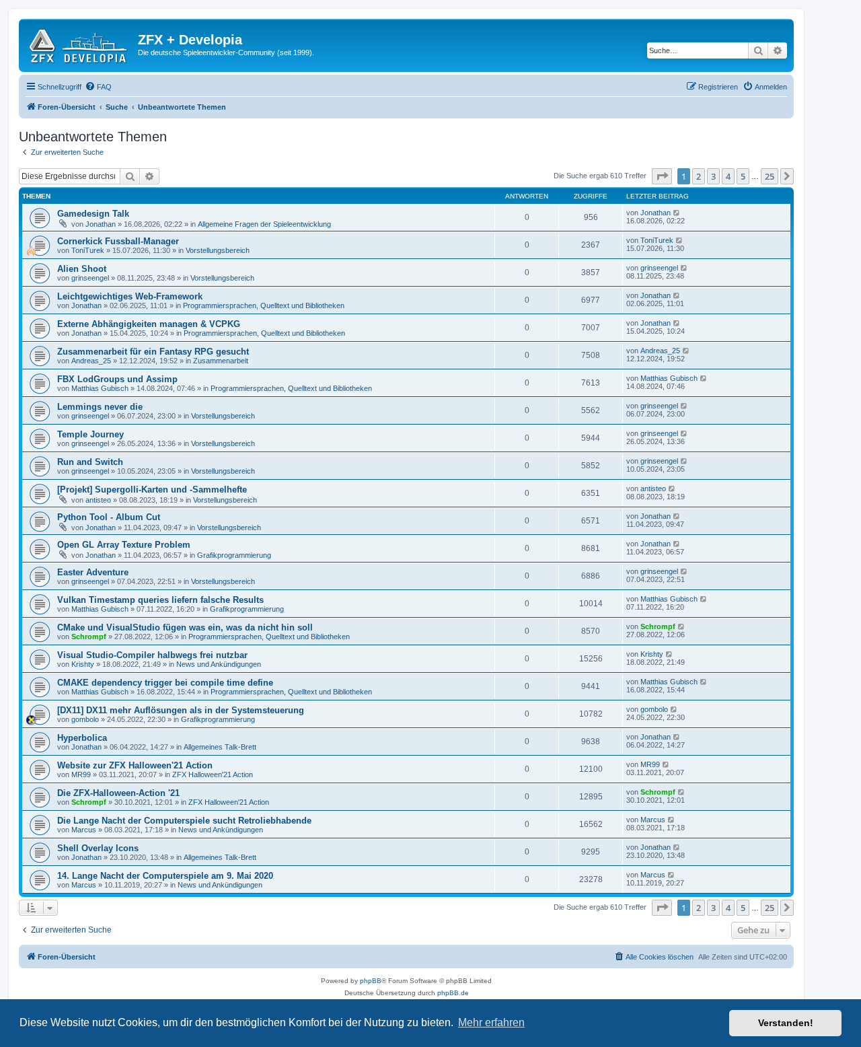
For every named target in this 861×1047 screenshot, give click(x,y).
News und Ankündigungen (218, 664)
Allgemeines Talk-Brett (220, 747)
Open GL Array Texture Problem (123, 545)
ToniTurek (87, 250)
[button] (662, 176)
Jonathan (100, 224)
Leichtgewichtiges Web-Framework (129, 296)
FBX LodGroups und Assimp (117, 379)
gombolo (85, 719)
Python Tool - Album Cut (108, 517)
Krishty (82, 664)
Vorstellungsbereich (218, 250)
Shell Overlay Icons (98, 848)
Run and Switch (90, 462)
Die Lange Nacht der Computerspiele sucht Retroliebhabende (184, 821)
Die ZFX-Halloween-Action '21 (118, 793)
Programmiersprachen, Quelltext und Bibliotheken (263, 305)
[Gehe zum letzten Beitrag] (677, 213)
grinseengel (90, 278)
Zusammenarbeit (220, 361)
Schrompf (88, 637)
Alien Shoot (81, 269)
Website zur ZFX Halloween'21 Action (135, 765)
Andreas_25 (91, 361)
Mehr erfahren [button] (491, 1022)
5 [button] (743, 176)
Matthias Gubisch (99, 388)
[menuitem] (98, 87)
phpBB (370, 980)
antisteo (98, 500)
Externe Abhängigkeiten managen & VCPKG (148, 324)
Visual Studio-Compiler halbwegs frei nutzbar (152, 655)
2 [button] (698, 176)
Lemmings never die (100, 407)
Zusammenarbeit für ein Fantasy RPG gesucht (153, 352)
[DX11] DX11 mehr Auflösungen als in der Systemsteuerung (180, 710)
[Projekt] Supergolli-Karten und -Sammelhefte (152, 489)
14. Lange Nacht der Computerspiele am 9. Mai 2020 (165, 876)
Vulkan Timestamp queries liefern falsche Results (160, 600)
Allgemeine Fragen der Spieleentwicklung (264, 224)
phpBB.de (453, 993)
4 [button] (728, 176)
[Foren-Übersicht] (80, 43)
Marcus (83, 830)
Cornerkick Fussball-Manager (118, 241)
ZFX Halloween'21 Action (212, 774)
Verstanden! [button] (785, 1022)
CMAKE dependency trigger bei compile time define (165, 683)
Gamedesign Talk (93, 214)
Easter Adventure (92, 572)
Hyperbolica (82, 738)
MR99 (81, 774)
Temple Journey (90, 434)
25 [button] (769, 176)
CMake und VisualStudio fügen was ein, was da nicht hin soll (185, 627)
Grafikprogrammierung (234, 555)
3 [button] (713, 176)
